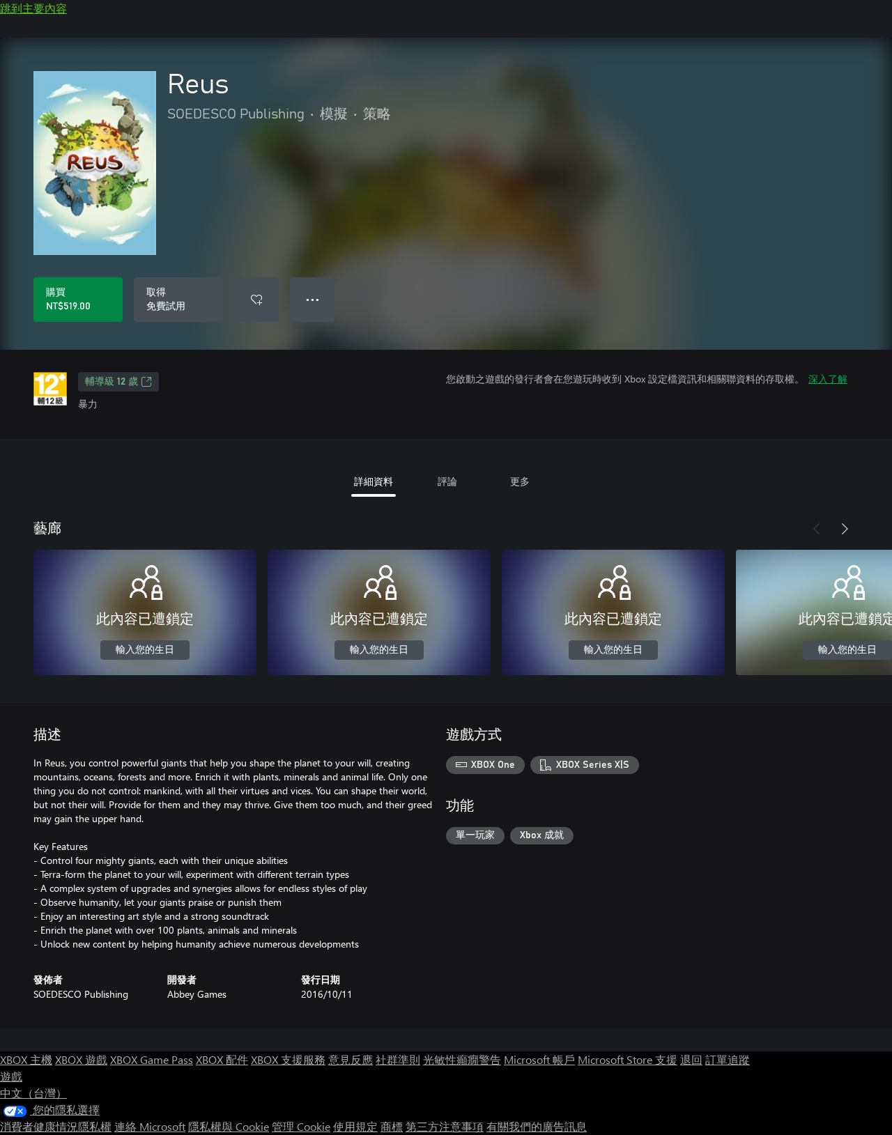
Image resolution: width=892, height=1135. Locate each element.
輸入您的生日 (145, 650)
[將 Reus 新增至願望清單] (256, 299)
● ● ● (312, 299)
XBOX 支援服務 (288, 1059)
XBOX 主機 (26, 1059)
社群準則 (398, 1059)
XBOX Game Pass (151, 1059)
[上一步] (817, 529)
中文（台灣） (33, 1093)
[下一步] (845, 529)
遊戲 (11, 1076)
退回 (691, 1059)
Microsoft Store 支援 (627, 1059)
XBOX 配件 (222, 1059)
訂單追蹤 (727, 1059)
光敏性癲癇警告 (462, 1059)
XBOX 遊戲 (81, 1059)
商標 (391, 1126)
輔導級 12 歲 (111, 382)
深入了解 (827, 378)
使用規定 (355, 1126)
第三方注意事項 (445, 1126)
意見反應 (350, 1059)
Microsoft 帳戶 (539, 1059)
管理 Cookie (301, 1126)
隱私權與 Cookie (228, 1126)
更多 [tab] (520, 481)
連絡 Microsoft (149, 1126)
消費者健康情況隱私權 (56, 1126)
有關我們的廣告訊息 (536, 1126)
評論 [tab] (447, 481)
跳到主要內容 (33, 8)
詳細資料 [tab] (373, 481)
